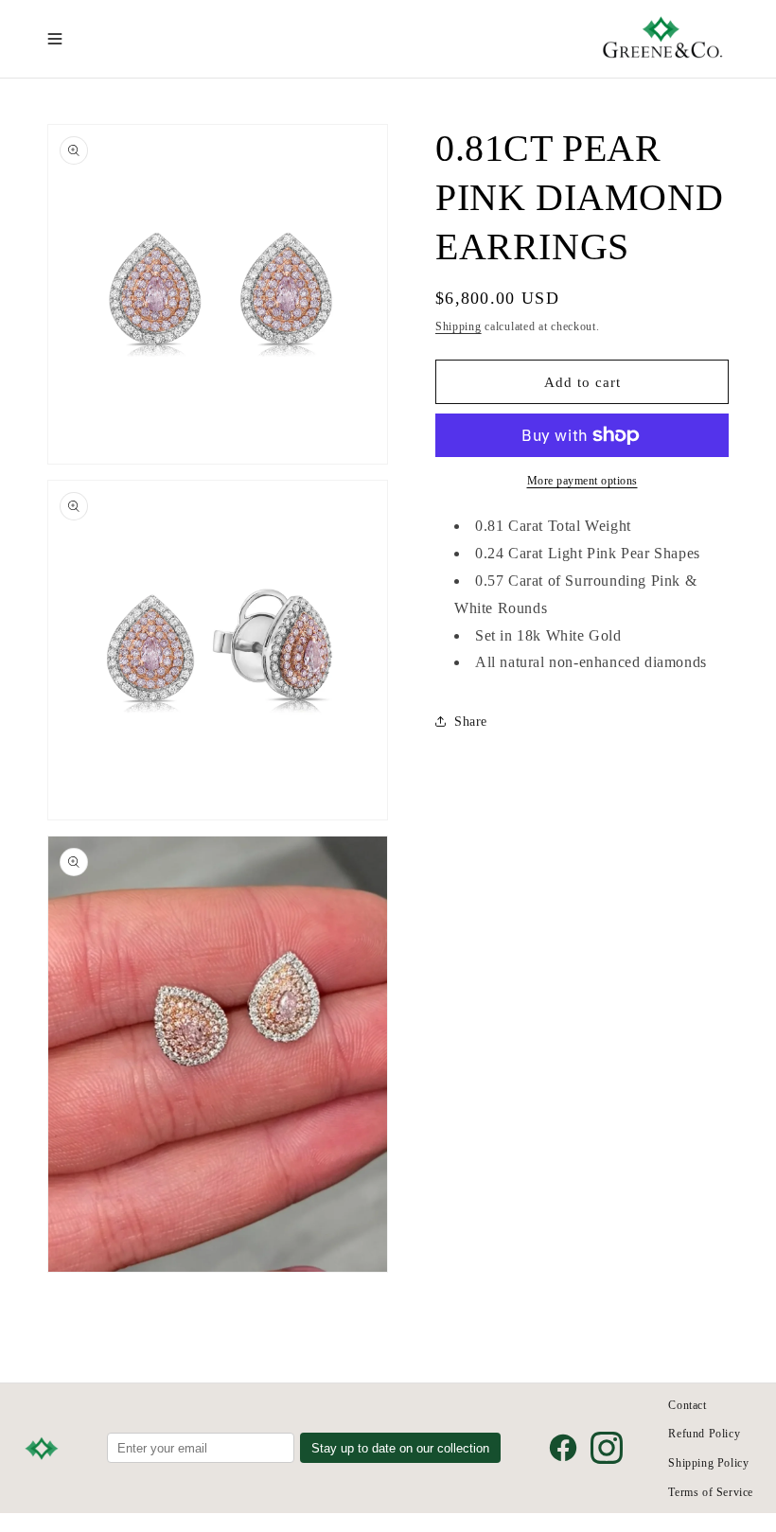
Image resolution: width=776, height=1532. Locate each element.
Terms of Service (710, 1492)
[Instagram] (607, 1448)
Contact (687, 1405)
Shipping (458, 326)
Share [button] (470, 721)
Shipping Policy (708, 1463)
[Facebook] (563, 1448)
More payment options (582, 480)
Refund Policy (704, 1433)
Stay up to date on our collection (400, 1448)
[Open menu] (55, 39)
